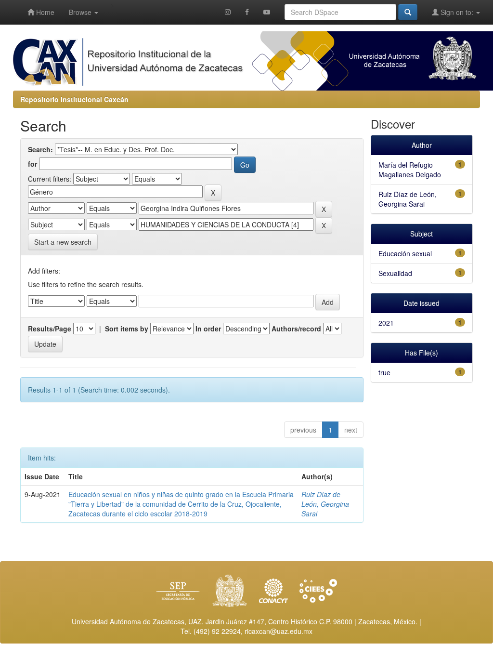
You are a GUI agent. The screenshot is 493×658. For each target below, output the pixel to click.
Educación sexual (405, 253)
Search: (40, 149)
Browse (81, 12)
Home (44, 12)
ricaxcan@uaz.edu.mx (278, 631)
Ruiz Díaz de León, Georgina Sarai (325, 503)
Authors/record (296, 328)
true (384, 372)
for (32, 164)
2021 (386, 323)
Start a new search (62, 242)
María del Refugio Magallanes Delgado (409, 169)
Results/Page (49, 328)
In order (208, 328)
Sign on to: (457, 12)
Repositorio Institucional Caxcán (74, 99)
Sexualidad (395, 273)
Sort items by (126, 328)
